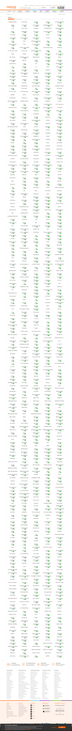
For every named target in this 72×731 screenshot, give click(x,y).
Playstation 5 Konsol (9, 674)
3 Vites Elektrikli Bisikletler (33, 691)
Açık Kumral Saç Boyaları (33, 674)
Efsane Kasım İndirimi (57, 677)
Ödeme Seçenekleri (21, 713)
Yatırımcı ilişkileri (9, 707)
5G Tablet (55, 688)
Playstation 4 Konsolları (10, 684)
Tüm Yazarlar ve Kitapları (57, 673)
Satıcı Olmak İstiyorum (21, 706)
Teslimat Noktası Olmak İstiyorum (23, 711)
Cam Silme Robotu (9, 691)
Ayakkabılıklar (44, 684)
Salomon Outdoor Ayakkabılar (22, 677)
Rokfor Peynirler (32, 695)
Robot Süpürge (8, 685)
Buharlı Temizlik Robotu (45, 689)
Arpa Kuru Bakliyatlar (33, 684)
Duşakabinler (8, 692)
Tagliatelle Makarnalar (33, 681)
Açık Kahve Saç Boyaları (33, 685)
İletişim (7, 717)
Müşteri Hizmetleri (48, 5)
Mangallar (43, 695)
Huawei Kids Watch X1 (57, 678)
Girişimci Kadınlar (43, 5)
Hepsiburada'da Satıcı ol (61, 14)
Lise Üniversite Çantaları (10, 681)
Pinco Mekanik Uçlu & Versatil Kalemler (24, 688)
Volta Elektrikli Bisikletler (22, 678)
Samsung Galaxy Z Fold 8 (57, 692)
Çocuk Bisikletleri (9, 680)
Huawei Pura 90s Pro (57, 681)
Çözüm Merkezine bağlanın (59, 705)
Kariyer (7, 710)
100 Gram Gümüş (9, 688)
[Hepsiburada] (11, 7)
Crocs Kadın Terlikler (21, 681)
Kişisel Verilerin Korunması (10, 711)
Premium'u (12, 8)
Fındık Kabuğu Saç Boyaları (34, 688)
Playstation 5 (56, 685)
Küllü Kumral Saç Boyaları (33, 673)
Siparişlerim (26, 5)
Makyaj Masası (44, 678)
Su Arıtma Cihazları (9, 689)
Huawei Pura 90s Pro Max (57, 680)
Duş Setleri (43, 696)
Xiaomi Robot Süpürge (21, 692)
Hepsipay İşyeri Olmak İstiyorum (23, 707)
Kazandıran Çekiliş (56, 684)
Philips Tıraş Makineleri (22, 689)
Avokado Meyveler (32, 677)
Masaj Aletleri (44, 674)
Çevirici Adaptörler (44, 685)
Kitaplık (43, 691)
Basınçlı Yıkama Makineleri (45, 673)
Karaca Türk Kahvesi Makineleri (23, 691)
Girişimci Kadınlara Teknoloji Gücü (23, 710)
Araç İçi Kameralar (9, 696)
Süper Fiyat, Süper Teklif (32, 5)
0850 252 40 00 (59, 711)
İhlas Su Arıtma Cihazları (22, 696)
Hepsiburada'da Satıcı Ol (62, 5)
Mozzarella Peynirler (33, 692)
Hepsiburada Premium (55, 5)
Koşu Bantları (8, 695)
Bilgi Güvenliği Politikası (10, 713)
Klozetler (43, 680)
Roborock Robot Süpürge (22, 673)
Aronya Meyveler (32, 680)
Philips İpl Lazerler (21, 674)
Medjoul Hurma (32, 678)
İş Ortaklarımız (8, 706)
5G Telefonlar (56, 689)
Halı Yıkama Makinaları (45, 677)
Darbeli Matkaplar (32, 689)
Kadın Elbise (8, 677)
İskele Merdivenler (32, 696)
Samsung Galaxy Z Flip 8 (57, 695)
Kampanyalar (38, 5)
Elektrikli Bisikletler (9, 673)
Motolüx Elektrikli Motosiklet (22, 685)
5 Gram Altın (44, 681)
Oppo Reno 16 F (56, 691)
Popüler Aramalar (56, 674)
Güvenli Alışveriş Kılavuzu (10, 714)
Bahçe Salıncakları (44, 688)
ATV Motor (8, 678)
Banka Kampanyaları (21, 714)
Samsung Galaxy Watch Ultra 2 (58, 696)
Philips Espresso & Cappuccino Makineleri (24, 684)
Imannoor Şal (20, 680)
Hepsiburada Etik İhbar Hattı (60, 714)
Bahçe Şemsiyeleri (44, 692)
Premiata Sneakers (21, 695)
